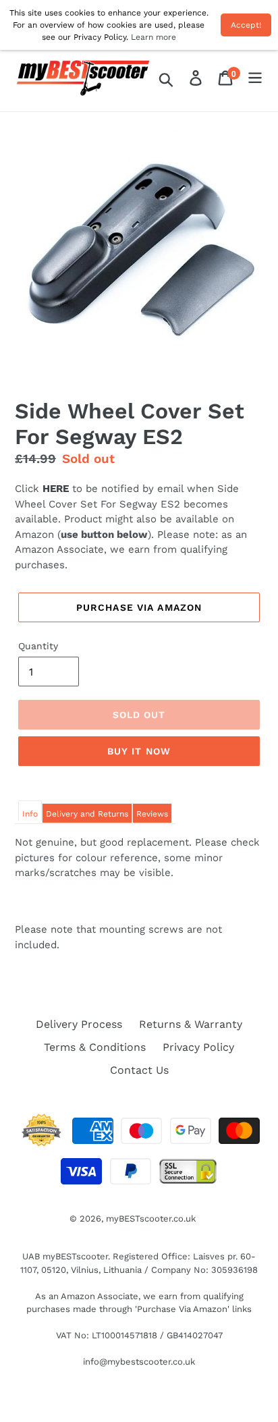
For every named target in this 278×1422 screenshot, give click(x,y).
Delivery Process (79, 1024)
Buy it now (139, 751)
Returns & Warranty (190, 1024)
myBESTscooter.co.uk (151, 1218)
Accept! (246, 25)
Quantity (38, 645)
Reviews (152, 814)
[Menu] (255, 78)
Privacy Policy (198, 1047)
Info (30, 814)
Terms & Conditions (95, 1047)
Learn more (153, 37)
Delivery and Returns (87, 814)
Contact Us (139, 1070)
